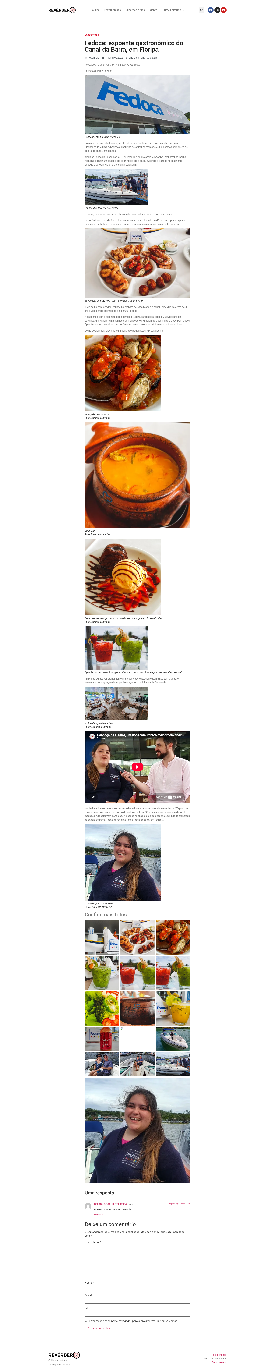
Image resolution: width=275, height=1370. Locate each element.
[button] (201, 10)
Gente (153, 9)
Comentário (93, 1242)
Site (87, 1308)
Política (95, 9)
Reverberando (112, 9)
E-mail (89, 1295)
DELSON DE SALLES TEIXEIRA (110, 1204)
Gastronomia (92, 34)
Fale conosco (219, 1354)
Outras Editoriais (171, 9)
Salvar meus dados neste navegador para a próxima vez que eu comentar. (132, 1321)
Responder (98, 1214)
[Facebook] (211, 10)
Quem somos (219, 1362)
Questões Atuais (135, 9)
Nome (89, 1282)
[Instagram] (217, 10)
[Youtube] (224, 10)
